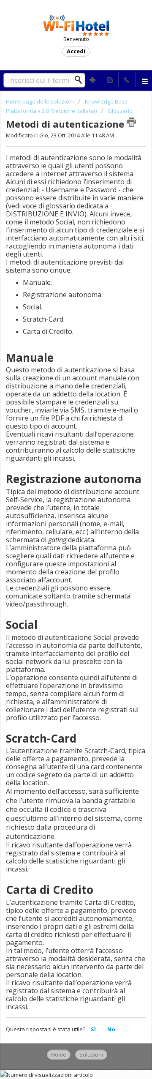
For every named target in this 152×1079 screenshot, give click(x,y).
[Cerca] (80, 80)
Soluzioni (91, 1054)
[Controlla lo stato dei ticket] (109, 79)
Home (58, 1054)
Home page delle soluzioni (40, 101)
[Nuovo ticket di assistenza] (92, 79)
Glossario (120, 111)
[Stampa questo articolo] (131, 122)
